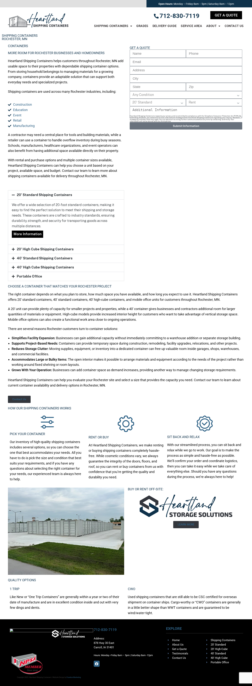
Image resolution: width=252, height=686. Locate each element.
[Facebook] (97, 664)
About (211, 26)
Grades (142, 26)
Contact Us (234, 26)
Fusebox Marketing (74, 677)
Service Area (191, 26)
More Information (27, 234)
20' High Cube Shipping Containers (45, 249)
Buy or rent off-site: (145, 489)
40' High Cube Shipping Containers (45, 267)
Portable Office (29, 276)
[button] (66, 194)
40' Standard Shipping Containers (45, 258)
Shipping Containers (111, 26)
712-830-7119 (105, 629)
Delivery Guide (165, 26)
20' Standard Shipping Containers (44, 195)
